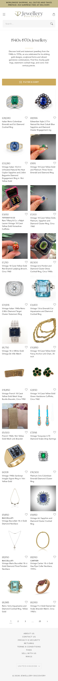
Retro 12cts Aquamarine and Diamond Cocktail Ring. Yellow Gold (15, 609)
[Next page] (47, 621)
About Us (29, 633)
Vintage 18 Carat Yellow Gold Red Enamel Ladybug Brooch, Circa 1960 (14, 269)
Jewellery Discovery (33, 676)
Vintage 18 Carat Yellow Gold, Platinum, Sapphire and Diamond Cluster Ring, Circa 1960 (43, 222)
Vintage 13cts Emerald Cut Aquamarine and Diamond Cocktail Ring (41, 311)
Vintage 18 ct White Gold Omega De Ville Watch (13, 352)
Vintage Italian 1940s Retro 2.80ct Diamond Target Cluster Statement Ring (13, 311)
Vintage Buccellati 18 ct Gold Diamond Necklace (14, 522)
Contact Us (29, 637)
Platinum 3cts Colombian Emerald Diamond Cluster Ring (41, 479)
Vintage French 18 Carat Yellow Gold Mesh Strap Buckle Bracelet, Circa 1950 (13, 396)
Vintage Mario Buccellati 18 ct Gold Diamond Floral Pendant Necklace (14, 566)
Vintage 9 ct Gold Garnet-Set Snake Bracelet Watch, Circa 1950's (42, 609)
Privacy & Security (29, 640)
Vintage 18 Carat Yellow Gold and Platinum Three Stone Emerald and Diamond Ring (42, 170)
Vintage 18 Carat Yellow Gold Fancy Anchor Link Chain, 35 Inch (42, 354)
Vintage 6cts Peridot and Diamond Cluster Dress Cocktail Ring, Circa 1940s (41, 269)
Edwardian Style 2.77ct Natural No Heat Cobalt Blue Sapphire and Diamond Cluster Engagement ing (42, 125)
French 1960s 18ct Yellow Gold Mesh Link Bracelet (13, 437)
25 (40, 621)
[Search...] (52, 24)
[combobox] (29, 23)
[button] (5, 14)
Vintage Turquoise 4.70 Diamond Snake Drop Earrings (43, 437)
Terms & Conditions (29, 647)
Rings (29, 656)
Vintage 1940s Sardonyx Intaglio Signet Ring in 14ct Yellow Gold (13, 479)
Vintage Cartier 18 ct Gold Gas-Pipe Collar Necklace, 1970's (41, 566)
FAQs (29, 650)
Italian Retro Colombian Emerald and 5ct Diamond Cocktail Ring (13, 124)
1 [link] (10, 621)
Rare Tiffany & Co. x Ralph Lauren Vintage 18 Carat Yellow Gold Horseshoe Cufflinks (13, 224)
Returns (29, 643)
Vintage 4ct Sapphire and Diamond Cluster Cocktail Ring (41, 521)
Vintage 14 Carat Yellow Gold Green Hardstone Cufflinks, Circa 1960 (42, 396)
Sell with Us (29, 653)
